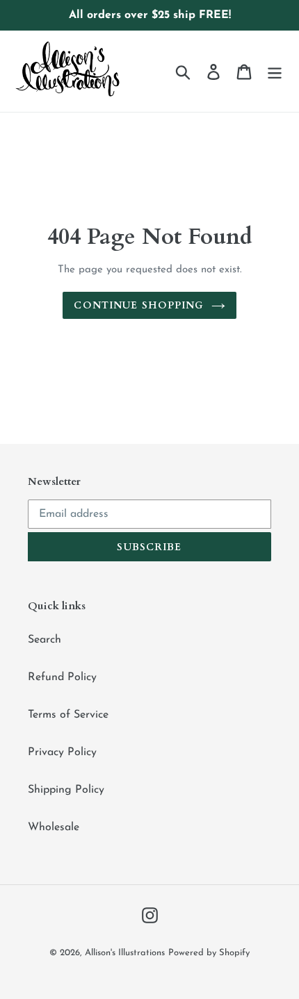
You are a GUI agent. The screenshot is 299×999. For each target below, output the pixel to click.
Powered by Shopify (209, 952)
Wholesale (53, 827)
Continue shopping (139, 305)
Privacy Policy (62, 752)
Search (44, 639)
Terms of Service (68, 714)
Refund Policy (62, 677)
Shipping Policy (66, 789)
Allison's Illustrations (125, 952)
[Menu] (274, 71)
